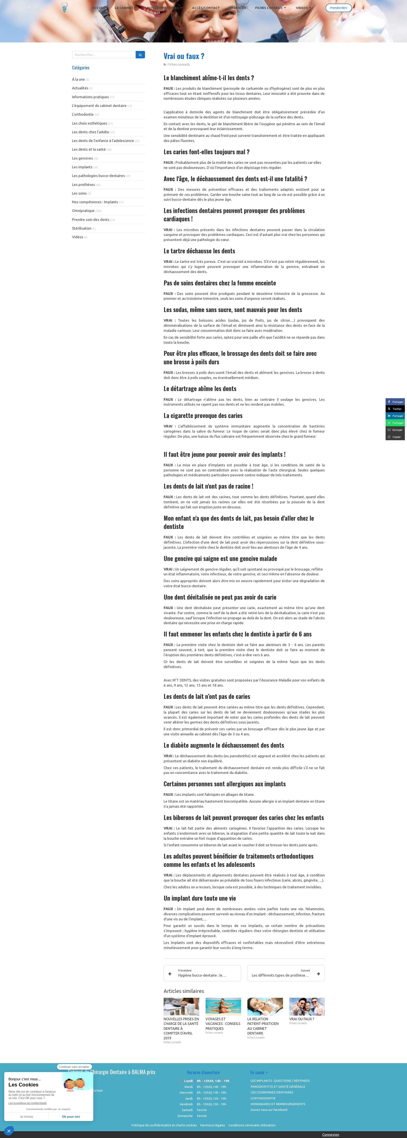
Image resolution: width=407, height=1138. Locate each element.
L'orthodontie (83, 114)
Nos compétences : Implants (95, 202)
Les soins (79, 193)
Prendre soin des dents (90, 219)
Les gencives (82, 158)
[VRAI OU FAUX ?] (307, 1007)
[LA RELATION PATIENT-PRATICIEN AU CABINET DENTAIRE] (265, 1007)
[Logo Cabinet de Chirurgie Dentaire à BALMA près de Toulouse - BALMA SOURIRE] (64, 12)
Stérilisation (81, 228)
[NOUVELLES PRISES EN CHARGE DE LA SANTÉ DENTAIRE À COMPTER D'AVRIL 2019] (181, 1007)
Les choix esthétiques (89, 123)
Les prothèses (83, 184)
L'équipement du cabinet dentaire (99, 106)
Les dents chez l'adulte (90, 132)
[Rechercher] (140, 54)
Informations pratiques (90, 97)
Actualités (80, 88)
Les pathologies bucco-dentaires (98, 176)
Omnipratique (83, 211)
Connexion (330, 1134)
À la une (78, 79)
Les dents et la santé (89, 149)
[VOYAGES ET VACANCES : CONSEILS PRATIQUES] (223, 1007)
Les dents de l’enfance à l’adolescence (103, 141)
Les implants (82, 167)
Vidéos (77, 237)
